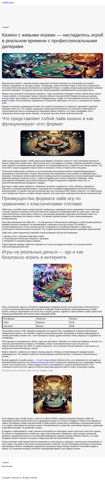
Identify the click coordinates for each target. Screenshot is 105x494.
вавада (5, 98)
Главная (5, 27)
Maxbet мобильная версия (43, 362)
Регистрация (7, 466)
